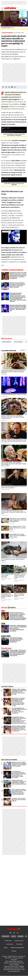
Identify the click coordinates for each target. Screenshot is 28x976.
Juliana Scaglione (10, 99)
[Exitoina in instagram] (10, 933)
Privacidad (19, 944)
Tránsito (14, 951)
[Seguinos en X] (17, 933)
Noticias (20, 936)
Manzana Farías (7, 341)
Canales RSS (8, 940)
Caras (13, 936)
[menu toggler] (2, 8)
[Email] (15, 87)
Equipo (6, 947)
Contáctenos (9, 944)
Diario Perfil (5, 936)
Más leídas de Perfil (9, 760)
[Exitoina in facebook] (14, 933)
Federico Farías (14, 92)
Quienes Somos (19, 940)
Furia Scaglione (18, 341)
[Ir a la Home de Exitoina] (11, 8)
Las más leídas (7, 687)
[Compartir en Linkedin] (12, 87)
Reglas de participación (17, 947)
